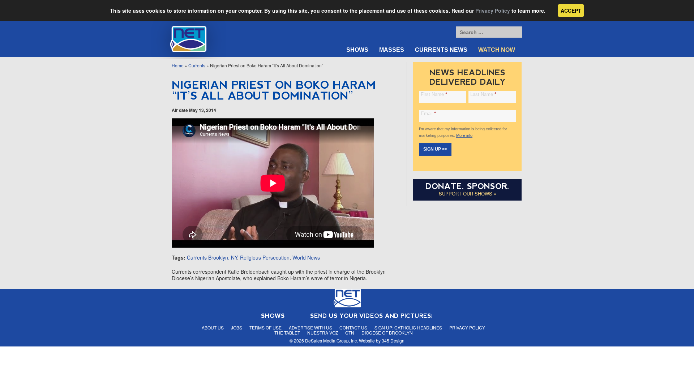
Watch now (496, 50)
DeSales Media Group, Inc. (331, 340)
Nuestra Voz (322, 332)
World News (306, 257)
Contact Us (353, 327)
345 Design (393, 340)
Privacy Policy (492, 10)
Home (178, 65)
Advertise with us (310, 327)
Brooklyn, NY (222, 257)
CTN (349, 332)
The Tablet (287, 332)
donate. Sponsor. (467, 186)
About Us (213, 327)
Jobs (236, 327)
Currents (196, 65)
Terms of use (265, 327)
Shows (357, 50)
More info (464, 135)
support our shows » (467, 193)
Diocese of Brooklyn (387, 332)
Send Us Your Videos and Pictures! (371, 316)
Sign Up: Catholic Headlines (408, 327)
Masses (391, 50)
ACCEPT (571, 10)
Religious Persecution (265, 257)
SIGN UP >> (435, 149)
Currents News (441, 50)
